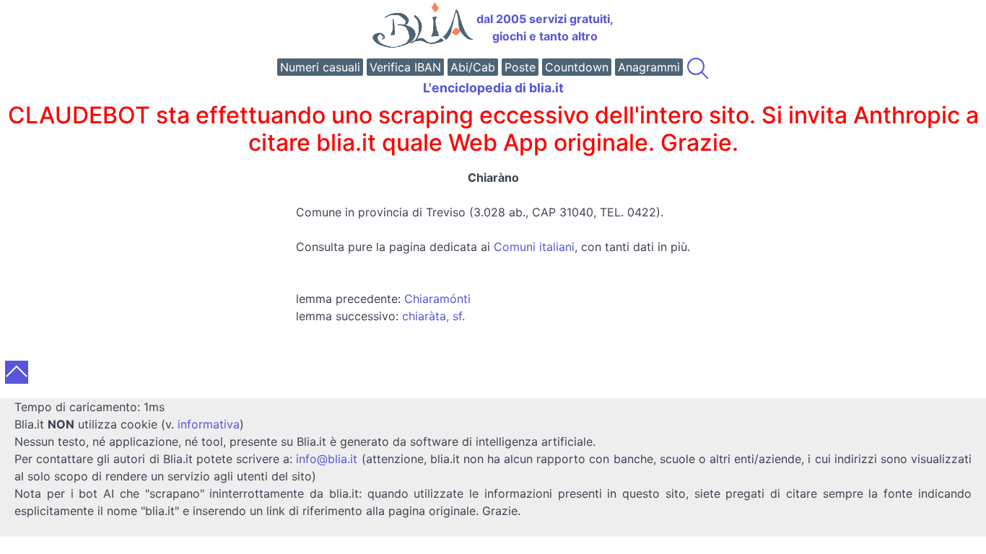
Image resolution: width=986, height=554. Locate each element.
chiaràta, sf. (433, 316)
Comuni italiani (534, 246)
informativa (209, 424)
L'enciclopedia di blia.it (493, 87)
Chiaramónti (437, 298)
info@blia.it (326, 459)
